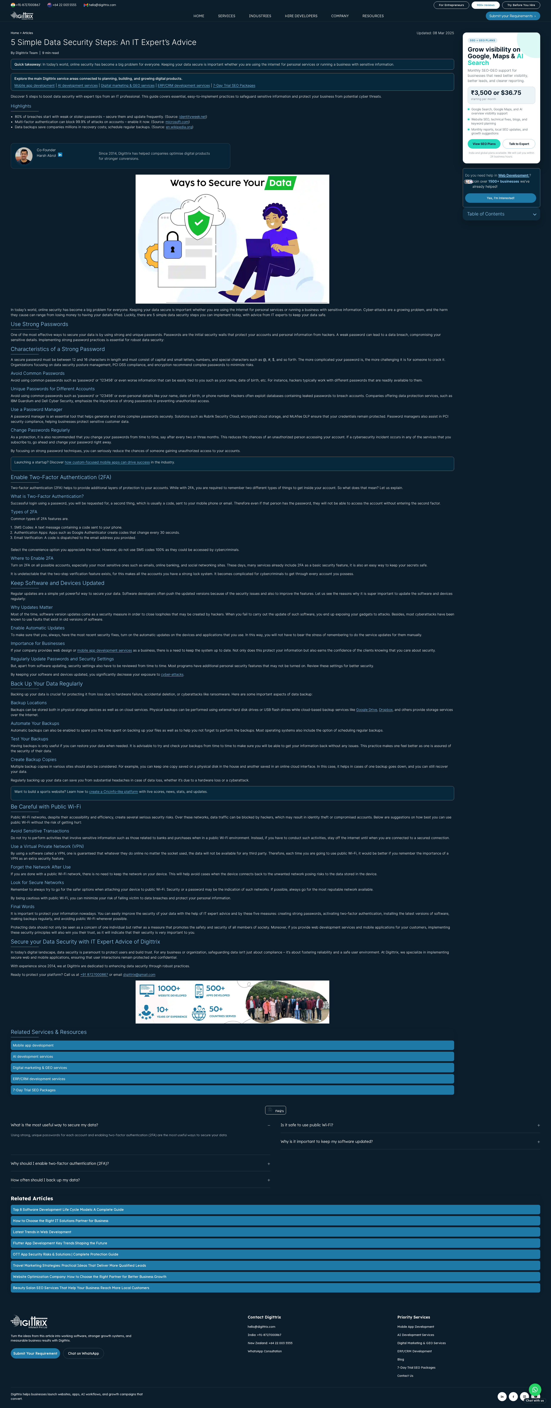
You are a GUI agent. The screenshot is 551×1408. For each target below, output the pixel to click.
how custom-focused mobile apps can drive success (107, 462)
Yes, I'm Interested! (500, 198)
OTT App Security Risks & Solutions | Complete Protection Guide (65, 1254)
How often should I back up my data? (45, 1179)
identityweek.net (192, 116)
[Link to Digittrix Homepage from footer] (29, 1327)
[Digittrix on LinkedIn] (502, 1396)
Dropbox (386, 709)
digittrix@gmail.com (139, 974)
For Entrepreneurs (451, 5)
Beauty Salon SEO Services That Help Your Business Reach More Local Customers (81, 1288)
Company (340, 16)
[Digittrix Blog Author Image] (59, 155)
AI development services (78, 85)
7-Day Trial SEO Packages (234, 85)
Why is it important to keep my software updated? (327, 1141)
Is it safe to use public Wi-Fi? (307, 1124)
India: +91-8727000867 (264, 1335)
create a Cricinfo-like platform (113, 791)
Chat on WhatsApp (83, 1353)
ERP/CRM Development (414, 1351)
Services (226, 16)
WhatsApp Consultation (265, 1351)
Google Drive (366, 709)
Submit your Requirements (511, 16)
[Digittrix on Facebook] (513, 1396)
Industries (260, 16)
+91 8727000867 (94, 974)
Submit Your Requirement (35, 1353)
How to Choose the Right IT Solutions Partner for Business (60, 1221)
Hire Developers (301, 16)
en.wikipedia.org (179, 127)
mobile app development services (104, 650)
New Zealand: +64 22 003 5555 (270, 1343)
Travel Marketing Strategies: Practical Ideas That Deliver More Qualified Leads (79, 1265)
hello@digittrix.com (261, 1327)
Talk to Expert (519, 144)
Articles (28, 33)
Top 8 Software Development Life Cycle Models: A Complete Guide (68, 1209)
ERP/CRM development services (184, 85)
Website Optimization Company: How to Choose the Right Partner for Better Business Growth (89, 1276)
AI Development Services (415, 1335)
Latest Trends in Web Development (42, 1232)
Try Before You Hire (521, 5)
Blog (400, 1359)
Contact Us (405, 1376)
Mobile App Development (415, 1327)
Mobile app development (34, 85)
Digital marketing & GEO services (128, 85)
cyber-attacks (172, 674)
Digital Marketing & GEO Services (421, 1343)
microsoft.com (177, 122)
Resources (373, 16)
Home (198, 16)
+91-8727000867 (28, 5)
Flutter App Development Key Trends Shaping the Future (60, 1243)
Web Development (513, 175)
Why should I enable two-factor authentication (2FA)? (60, 1163)
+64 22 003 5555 (64, 5)
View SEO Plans (484, 144)
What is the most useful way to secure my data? (54, 1124)
